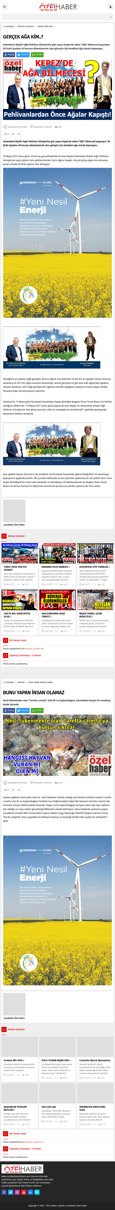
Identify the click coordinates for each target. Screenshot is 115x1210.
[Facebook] (4, 1192)
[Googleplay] (37, 1192)
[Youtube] (23, 1192)
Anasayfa (10, 26)
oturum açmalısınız (34, 648)
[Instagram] (17, 1192)
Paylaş (11, 54)
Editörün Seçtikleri (25, 26)
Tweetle (25, 54)
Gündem (21, 682)
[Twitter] (10, 1192)
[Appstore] (30, 1192)
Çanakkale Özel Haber (17, 127)
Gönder (39, 54)
